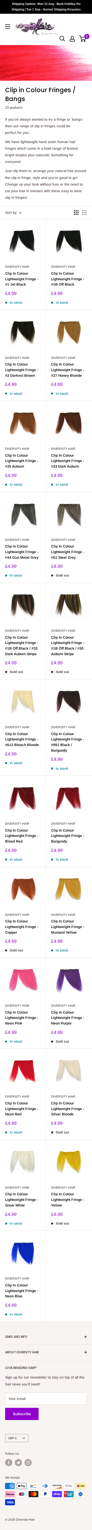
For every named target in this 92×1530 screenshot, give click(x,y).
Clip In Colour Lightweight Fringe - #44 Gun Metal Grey (22, 551)
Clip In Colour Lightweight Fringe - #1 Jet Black (21, 278)
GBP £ (12, 1438)
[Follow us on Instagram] (28, 1462)
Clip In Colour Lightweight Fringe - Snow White (21, 1199)
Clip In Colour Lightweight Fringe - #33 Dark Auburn (67, 460)
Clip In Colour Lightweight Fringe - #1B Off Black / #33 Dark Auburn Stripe (21, 645)
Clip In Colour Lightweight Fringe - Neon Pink (21, 1017)
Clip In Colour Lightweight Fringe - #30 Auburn (21, 460)
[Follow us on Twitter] (18, 1462)
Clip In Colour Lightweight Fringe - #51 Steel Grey (67, 551)
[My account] (72, 38)
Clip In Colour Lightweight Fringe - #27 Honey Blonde (67, 369)
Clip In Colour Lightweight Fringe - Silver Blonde (67, 1108)
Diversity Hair (17, 267)
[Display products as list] (84, 212)
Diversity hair (63, 727)
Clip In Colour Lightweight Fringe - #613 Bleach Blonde (22, 739)
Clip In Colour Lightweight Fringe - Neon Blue (21, 1290)
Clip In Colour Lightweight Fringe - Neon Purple (67, 1017)
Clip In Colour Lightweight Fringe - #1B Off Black (67, 278)
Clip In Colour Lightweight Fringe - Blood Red (21, 835)
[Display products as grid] (76, 212)
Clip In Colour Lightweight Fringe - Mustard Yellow (67, 926)
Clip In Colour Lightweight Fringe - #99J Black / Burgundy (67, 742)
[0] (82, 39)
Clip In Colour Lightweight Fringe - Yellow (67, 1199)
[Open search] (62, 38)
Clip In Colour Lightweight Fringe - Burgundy (67, 835)
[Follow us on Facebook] (8, 1462)
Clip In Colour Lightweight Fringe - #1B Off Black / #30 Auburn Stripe (67, 645)
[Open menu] (7, 26)
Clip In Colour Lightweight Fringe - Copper (21, 926)
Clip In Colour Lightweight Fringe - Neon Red (21, 1108)
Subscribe (22, 1414)
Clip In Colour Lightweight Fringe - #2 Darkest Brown (21, 369)
